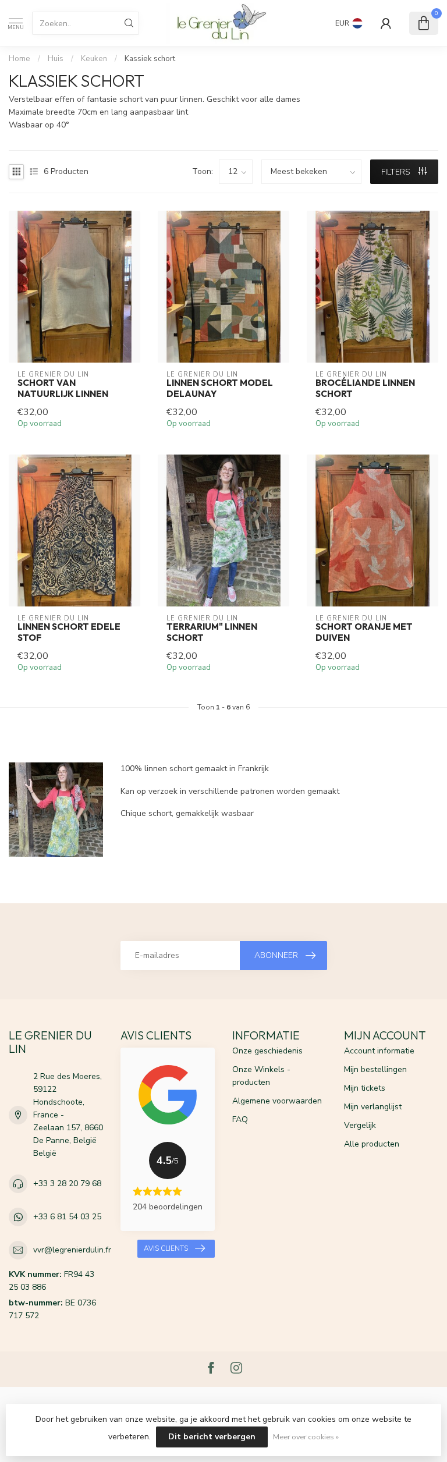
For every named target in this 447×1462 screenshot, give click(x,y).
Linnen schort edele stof (68, 632)
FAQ (240, 1119)
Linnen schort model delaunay (219, 388)
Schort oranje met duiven (364, 632)
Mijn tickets (364, 1088)
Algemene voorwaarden (277, 1100)
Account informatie (379, 1050)
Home (19, 59)
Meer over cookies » (306, 1437)
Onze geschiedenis (267, 1050)
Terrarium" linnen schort (211, 632)
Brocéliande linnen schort (365, 388)
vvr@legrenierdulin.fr (72, 1249)
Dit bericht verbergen (212, 1436)
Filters (397, 172)
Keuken (94, 59)
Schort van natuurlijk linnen (62, 388)
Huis (55, 59)
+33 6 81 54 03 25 (67, 1216)
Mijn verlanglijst (373, 1106)
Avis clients (166, 1248)
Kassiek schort (150, 59)
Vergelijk (360, 1125)
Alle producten (371, 1143)
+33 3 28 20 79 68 (67, 1183)
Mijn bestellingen (375, 1069)
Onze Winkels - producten (261, 1076)
